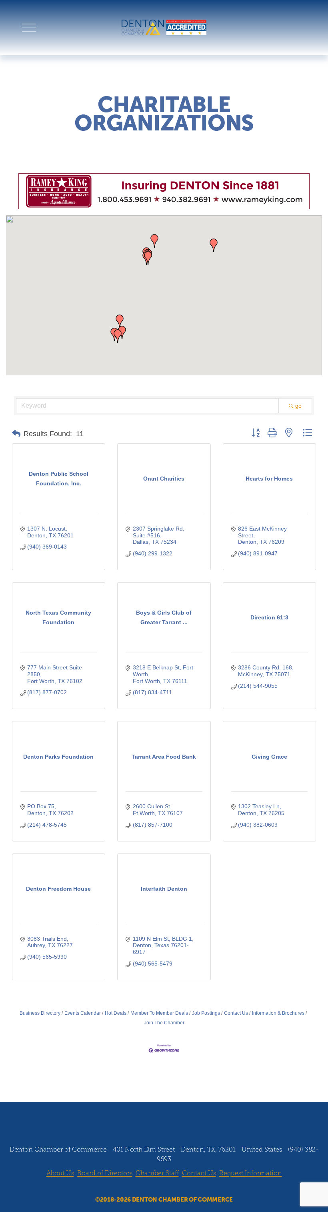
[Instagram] (156, 1187)
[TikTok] (187, 1187)
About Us (60, 1173)
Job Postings (206, 1013)
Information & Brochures (278, 1013)
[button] (148, 258)
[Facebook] (141, 1187)
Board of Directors (104, 1173)
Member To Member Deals (159, 1013)
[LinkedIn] (171, 1187)
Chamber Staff (157, 1173)
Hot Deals (115, 1013)
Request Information (250, 1173)
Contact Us (236, 1013)
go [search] (298, 406)
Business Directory (40, 1013)
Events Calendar (82, 1013)
